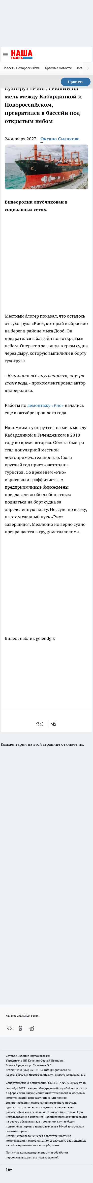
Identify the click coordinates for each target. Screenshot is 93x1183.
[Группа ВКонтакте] (9, 1029)
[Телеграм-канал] (31, 1029)
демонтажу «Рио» (45, 405)
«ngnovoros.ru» (40, 1056)
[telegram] (55, 723)
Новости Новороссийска (21, 68)
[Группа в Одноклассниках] (20, 1029)
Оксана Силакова (60, 139)
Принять (75, 82)
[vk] (39, 723)
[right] (88, 68)
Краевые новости (58, 68)
